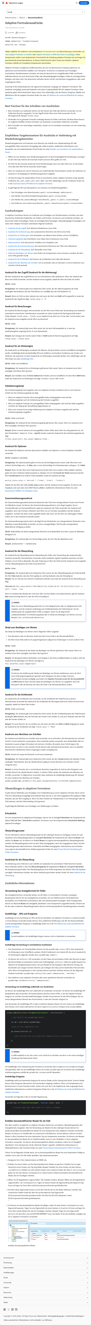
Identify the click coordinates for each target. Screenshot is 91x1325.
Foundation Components (30, 41)
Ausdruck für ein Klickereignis (18, 235)
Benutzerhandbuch (35, 17)
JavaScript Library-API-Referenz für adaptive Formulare (32, 183)
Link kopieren (22, 32)
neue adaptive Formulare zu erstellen (18, 54)
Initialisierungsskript (15, 239)
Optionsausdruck (14, 242)
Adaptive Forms (16, 41)
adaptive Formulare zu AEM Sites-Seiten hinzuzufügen (55, 54)
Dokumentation (10, 17)
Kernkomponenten (49, 51)
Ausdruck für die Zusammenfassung (21, 246)
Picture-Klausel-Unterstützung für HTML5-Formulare (62, 1148)
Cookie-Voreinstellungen (74, 1316)
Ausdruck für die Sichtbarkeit (18, 259)
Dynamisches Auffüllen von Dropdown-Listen (21, 491)
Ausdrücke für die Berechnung (19, 232)
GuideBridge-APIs (27, 359)
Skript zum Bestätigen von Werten (20, 253)
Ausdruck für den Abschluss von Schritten (23, 263)
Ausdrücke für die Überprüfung (19, 249)
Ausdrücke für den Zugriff (17, 228)
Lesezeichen (11, 32)
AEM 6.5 (22, 17)
